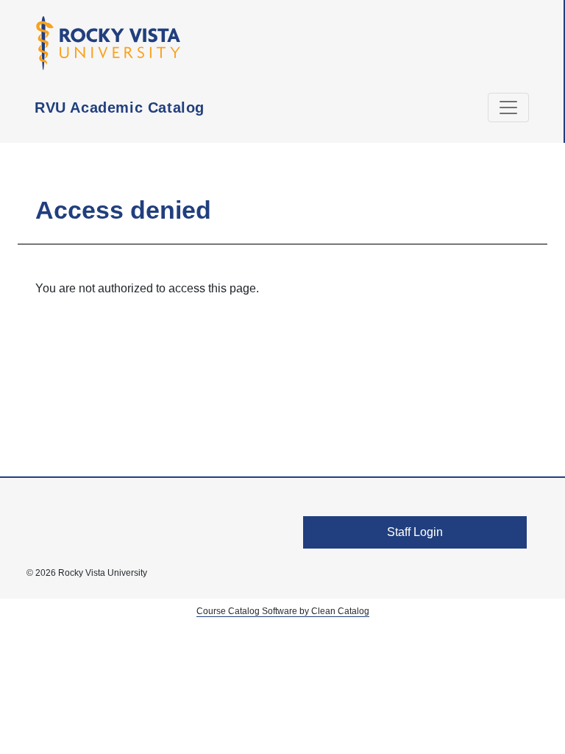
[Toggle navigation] (508, 107)
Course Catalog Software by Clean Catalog (282, 611)
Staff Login (415, 532)
